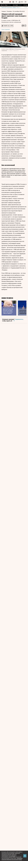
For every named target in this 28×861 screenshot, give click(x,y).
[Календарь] (10, 2)
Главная (4, 11)
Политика (9, 11)
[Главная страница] (2, 2)
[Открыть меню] (25, 2)
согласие (13, 855)
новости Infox (7, 298)
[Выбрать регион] (16, 2)
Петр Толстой (16, 105)
